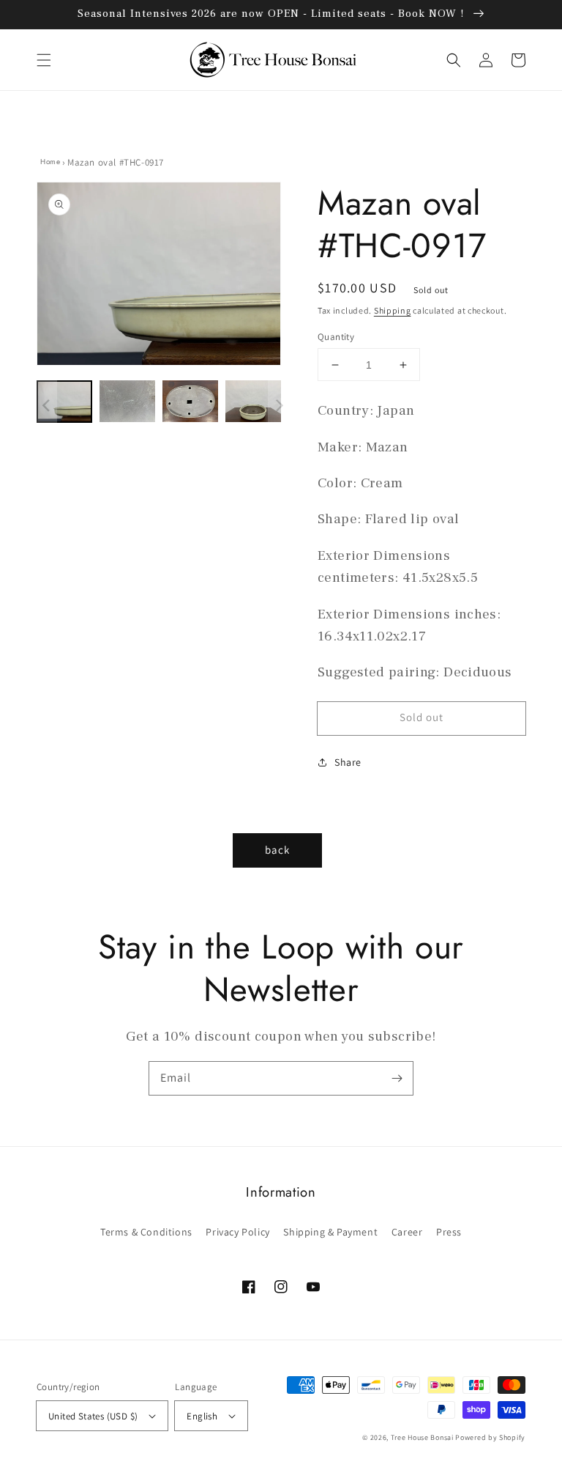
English (202, 1416)
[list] (159, 275)
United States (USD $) (93, 1416)
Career (407, 1231)
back (277, 850)
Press (449, 1231)
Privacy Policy (237, 1231)
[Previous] (55, 276)
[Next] (263, 276)
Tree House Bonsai (422, 1437)
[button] (44, 60)
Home (50, 161)
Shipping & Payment (330, 1231)
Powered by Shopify (490, 1437)
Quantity (336, 336)
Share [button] (347, 762)
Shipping (392, 310)
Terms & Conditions (146, 1231)
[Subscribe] (397, 1078)
